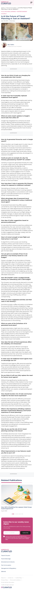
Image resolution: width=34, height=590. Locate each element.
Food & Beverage (6, 558)
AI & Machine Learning (9, 11)
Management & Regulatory (8, 568)
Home (3, 7)
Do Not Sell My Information (7, 582)
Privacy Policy (4, 580)
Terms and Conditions (15, 580)
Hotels (4, 13)
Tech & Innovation (11, 7)
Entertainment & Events (8, 562)
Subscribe (25, 532)
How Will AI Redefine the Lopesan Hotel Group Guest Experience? (16, 507)
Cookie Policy (18, 577)
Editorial (3, 571)
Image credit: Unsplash (25, 38)
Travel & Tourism (5, 555)
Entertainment (22, 11)
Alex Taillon (11, 44)
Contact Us (10, 577)
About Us (3, 577)
